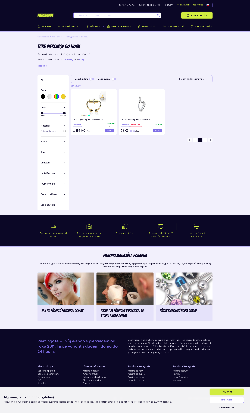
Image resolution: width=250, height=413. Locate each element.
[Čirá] (49, 96)
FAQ (40, 380)
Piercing (46, 26)
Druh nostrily (48, 205)
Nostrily (176, 374)
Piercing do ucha (136, 377)
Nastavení (226, 400)
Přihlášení (185, 5)
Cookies (86, 383)
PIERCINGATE (45, 15)
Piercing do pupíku (136, 374)
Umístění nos (48, 173)
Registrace (198, 5)
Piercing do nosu (135, 371)
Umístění (45, 162)
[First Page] (190, 140)
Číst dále (42, 66)
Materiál (45, 125)
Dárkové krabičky (121, 26)
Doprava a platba (127, 5)
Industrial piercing (136, 380)
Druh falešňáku (49, 194)
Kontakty (168, 5)
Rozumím (227, 392)
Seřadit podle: (186, 79)
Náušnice (95, 26)
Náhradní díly (149, 26)
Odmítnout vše (226, 408)
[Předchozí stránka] (195, 140)
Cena (43, 107)
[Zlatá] (63, 96)
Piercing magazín (91, 371)
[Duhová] (56, 96)
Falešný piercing (70, 26)
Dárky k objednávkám (149, 5)
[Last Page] (210, 140)
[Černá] (43, 96)
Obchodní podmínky (92, 380)
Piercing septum (180, 371)
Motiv (44, 141)
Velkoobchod (44, 377)
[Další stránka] (205, 140)
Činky (82, 59)
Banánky (68, 59)
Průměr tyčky (48, 183)
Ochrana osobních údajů (95, 377)
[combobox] (201, 79)
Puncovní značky (91, 374)
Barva (44, 90)
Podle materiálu (204, 26)
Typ (43, 152)
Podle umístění (175, 26)
